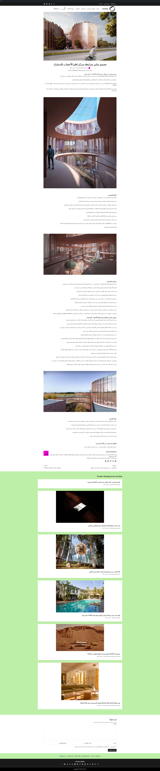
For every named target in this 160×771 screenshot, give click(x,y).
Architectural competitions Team (110, 656)
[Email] (45, 4)
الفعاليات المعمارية (91, 8)
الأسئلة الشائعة (77, 756)
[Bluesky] (62, 764)
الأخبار (97, 8)
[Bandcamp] (67, 764)
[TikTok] (80, 764)
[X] (54, 4)
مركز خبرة (62, 327)
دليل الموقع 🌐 (62, 756)
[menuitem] (1, 1)
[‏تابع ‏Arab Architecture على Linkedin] (108, 461)
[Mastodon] (83, 764)
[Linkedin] (49, 4)
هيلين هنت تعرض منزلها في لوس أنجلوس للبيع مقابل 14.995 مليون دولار (101, 615)
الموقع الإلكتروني (62, 743)
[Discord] (88, 764)
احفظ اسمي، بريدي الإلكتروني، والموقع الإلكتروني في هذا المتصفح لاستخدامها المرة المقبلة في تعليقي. (94, 746)
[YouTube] (65, 764)
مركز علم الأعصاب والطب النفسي (91, 447)
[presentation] (80, 507)
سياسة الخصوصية (86, 756)
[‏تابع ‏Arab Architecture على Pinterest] (106, 461)
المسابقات (83, 8)
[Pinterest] (47, 4)
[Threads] (72, 764)
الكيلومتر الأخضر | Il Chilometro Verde (52, 467)
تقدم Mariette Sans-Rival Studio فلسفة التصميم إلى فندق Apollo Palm (100, 703)
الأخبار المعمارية (100, 443)
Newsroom (115, 617)
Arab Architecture (81, 67)
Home (91, 70)
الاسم (114, 743)
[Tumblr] (90, 764)
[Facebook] (77, 764)
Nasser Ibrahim (114, 484)
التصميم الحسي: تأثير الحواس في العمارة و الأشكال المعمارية (104, 482)
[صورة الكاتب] (89, 68)
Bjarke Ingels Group (112, 447)
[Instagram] (52, 4)
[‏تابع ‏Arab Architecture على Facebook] (115, 461)
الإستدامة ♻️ (70, 756)
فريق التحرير (106, 3)
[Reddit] (70, 764)
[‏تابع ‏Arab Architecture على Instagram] (111, 461)
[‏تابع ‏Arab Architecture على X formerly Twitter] (113, 461)
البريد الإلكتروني (87, 743)
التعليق (114, 723)
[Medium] (75, 764)
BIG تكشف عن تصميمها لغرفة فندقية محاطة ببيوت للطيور (103, 467)
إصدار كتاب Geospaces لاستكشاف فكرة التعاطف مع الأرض (104, 525)
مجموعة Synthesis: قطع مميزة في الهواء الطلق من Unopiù (103, 654)
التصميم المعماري (102, 447)
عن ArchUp (113, 3)
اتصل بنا (100, 3)
